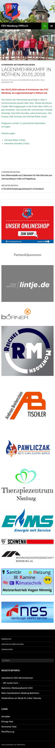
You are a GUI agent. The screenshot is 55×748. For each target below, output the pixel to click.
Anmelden (5, 717)
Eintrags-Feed (7, 722)
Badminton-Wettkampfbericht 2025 (17, 688)
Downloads (7, 649)
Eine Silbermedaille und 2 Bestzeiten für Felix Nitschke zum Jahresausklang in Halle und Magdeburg (26, 175)
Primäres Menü (51, 26)
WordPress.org (7, 732)
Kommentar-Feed (8, 727)
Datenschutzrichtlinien (12, 644)
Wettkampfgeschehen (24, 65)
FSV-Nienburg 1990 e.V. (14, 26)
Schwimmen (7, 65)
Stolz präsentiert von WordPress (13, 744)
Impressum (6, 639)
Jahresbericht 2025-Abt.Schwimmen (17, 678)
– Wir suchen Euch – (10, 683)
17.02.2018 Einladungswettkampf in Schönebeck (22, 187)
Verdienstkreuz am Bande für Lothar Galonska (21, 698)
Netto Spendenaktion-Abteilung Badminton (20, 693)
